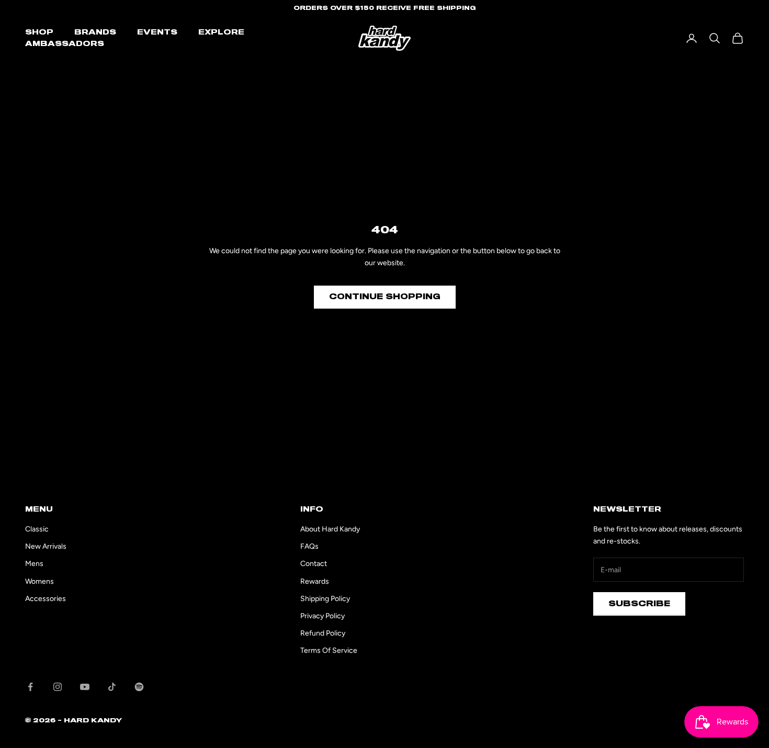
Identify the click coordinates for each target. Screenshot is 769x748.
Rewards (314, 581)
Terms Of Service (328, 650)
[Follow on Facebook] (30, 687)
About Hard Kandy (330, 529)
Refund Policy (322, 633)
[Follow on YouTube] (85, 687)
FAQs (309, 546)
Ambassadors (64, 44)
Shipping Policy (325, 598)
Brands (95, 32)
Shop (39, 32)
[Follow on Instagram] (57, 687)
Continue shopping (384, 296)
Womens (39, 581)
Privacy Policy (322, 615)
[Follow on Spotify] (139, 687)
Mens (34, 563)
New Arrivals (45, 546)
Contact (313, 563)
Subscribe (639, 603)
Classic (37, 529)
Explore (221, 32)
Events (157, 32)
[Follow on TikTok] (112, 687)
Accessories (45, 598)
